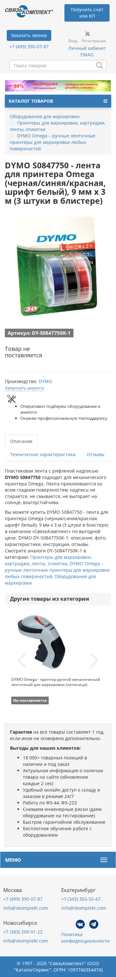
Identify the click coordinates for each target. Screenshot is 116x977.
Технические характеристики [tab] (43, 454)
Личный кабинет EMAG (87, 51)
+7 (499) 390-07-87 (29, 46)
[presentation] (21, 661)
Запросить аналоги (24, 388)
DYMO (45, 381)
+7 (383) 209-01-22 (23, 932)
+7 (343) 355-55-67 (81, 899)
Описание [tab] (21, 441)
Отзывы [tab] (95, 454)
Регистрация (94, 40)
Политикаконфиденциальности (85, 937)
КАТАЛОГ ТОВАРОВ (31, 101)
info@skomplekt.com (25, 908)
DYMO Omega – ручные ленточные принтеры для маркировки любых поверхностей (57, 569)
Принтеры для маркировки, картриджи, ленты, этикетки (48, 560)
